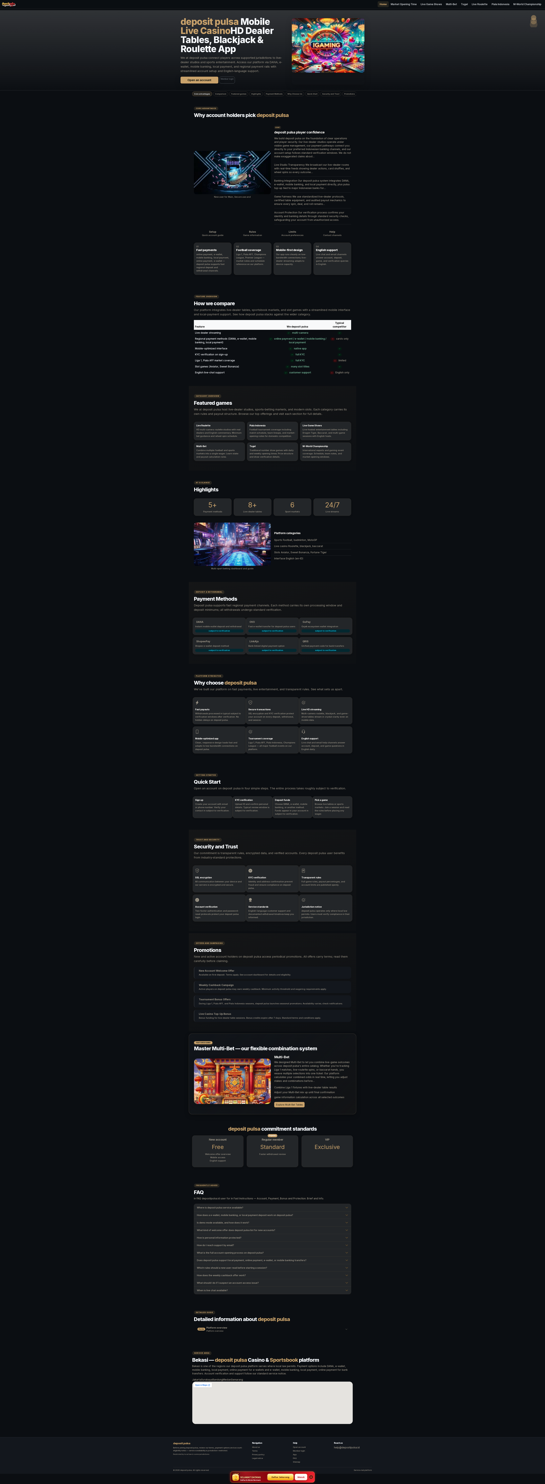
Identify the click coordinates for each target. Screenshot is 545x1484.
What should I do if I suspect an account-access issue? (228, 1282)
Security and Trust (330, 94)
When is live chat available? (212, 1290)
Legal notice (257, 1458)
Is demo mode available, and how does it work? (223, 1222)
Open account (299, 1447)
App (294, 1454)
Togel (464, 4)
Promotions (349, 94)
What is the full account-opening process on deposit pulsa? (230, 1252)
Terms (255, 1451)
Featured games (238, 94)
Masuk (301, 1477)
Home (383, 4)
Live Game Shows (431, 4)
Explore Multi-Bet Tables (289, 1104)
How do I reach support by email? (215, 1245)
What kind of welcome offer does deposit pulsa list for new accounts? (236, 1230)
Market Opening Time (404, 4)
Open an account (199, 80)
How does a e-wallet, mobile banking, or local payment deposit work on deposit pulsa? (245, 1215)
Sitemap (296, 1462)
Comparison (220, 94)
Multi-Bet (451, 4)
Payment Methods (274, 94)
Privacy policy (258, 1454)
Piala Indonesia (501, 4)
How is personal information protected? (219, 1237)
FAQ (294, 1458)
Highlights (256, 94)
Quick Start (312, 94)
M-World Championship (527, 4)
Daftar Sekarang (281, 1477)
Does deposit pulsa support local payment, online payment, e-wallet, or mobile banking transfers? (251, 1260)
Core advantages (202, 94)
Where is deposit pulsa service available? (220, 1207)
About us (256, 1447)
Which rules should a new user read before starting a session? (232, 1267)
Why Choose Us (294, 94)
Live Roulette (480, 4)
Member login (227, 79)
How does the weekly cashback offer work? (221, 1275)
